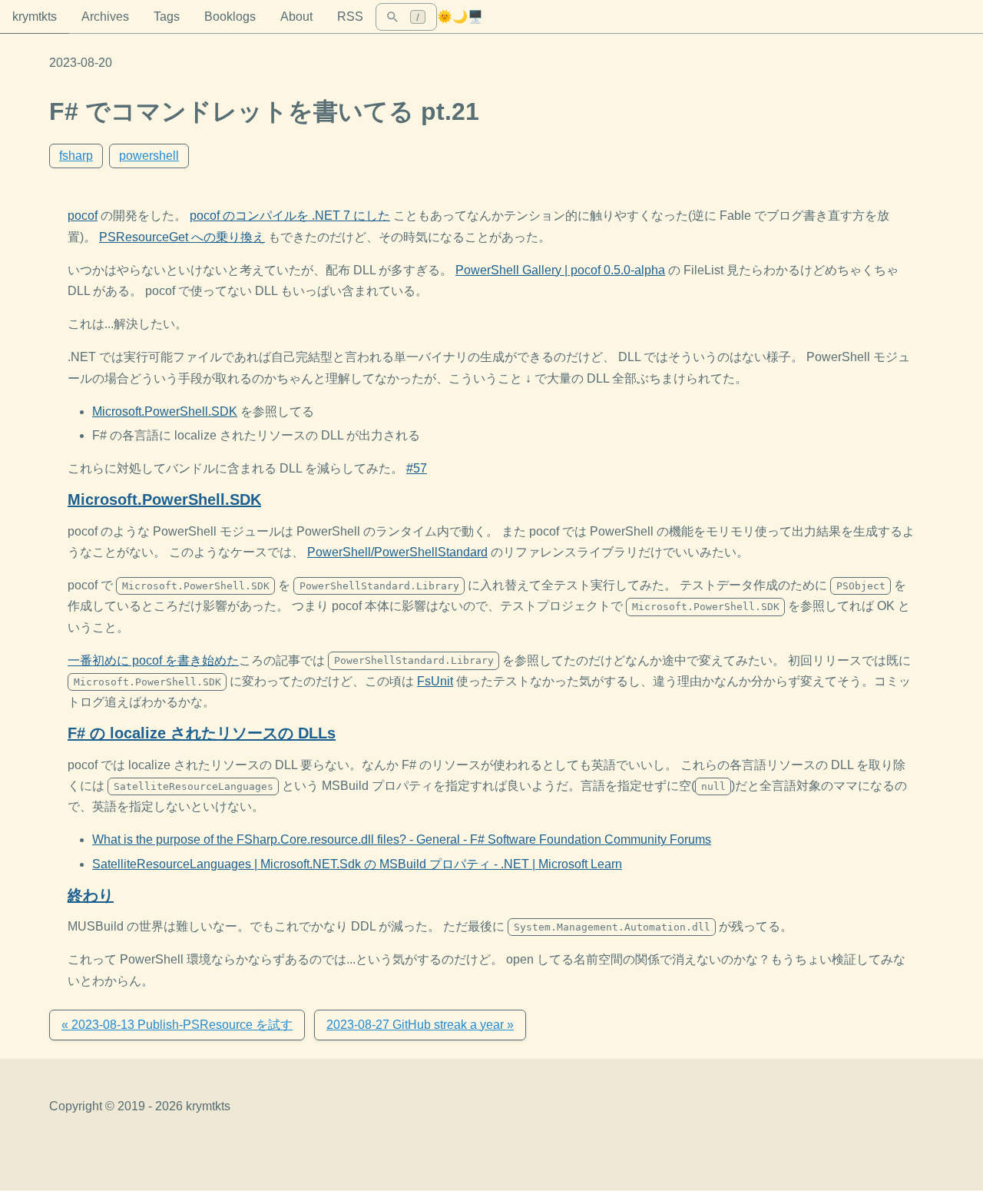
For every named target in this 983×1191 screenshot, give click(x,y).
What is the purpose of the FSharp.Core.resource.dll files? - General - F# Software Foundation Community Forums (401, 839)
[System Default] (475, 16)
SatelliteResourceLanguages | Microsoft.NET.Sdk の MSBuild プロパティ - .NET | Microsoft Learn (357, 864)
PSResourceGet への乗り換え (182, 237)
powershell (149, 155)
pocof (83, 215)
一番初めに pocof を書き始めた (153, 660)
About (296, 16)
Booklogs (230, 16)
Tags (167, 16)
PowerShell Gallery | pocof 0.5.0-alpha (560, 270)
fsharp (76, 155)
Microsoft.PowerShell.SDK (164, 411)
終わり (91, 895)
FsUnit (435, 681)
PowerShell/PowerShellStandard (397, 552)
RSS (350, 16)
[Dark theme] (460, 16)
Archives (105, 16)
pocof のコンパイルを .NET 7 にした (290, 215)
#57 (416, 468)
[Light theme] (444, 16)
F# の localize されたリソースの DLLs (202, 733)
